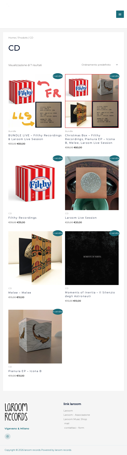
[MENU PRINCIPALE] (120, 14)
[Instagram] (8, 436)
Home (12, 37)
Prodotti (23, 37)
